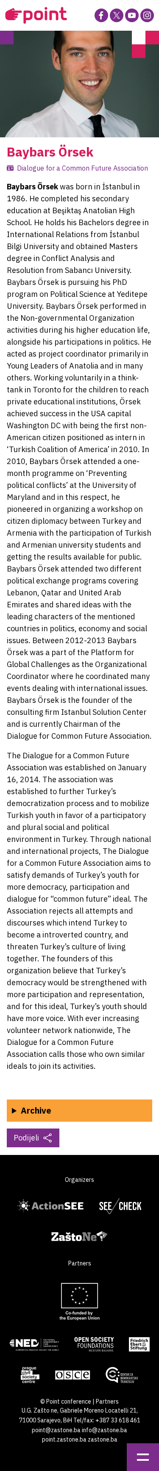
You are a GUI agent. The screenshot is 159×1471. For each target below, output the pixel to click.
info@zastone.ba (104, 1430)
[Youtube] (132, 15)
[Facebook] (101, 15)
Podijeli (26, 1138)
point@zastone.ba (56, 1430)
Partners (107, 1401)
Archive (36, 1110)
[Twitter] (116, 15)
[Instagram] (147, 15)
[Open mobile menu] (143, 1457)
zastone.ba (102, 1439)
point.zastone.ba (64, 1439)
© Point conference (65, 1401)
